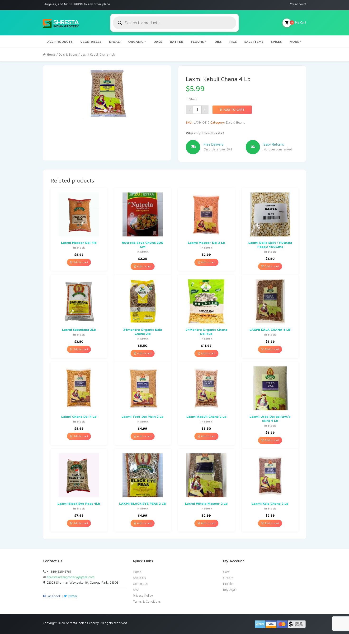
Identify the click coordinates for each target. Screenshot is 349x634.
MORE (294, 41)
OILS (218, 41)
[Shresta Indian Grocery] (61, 22)
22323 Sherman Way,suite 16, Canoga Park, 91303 (82, 582)
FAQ (136, 589)
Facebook (53, 596)
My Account (298, 4)
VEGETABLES (90, 41)
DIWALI (115, 41)
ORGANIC (135, 41)
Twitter (72, 596)
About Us (139, 578)
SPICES (276, 41)
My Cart (298, 22)
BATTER (176, 41)
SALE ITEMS (253, 41)
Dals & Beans (68, 54)
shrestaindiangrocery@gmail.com (70, 577)
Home (137, 572)
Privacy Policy (143, 595)
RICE (233, 41)
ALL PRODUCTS (60, 41)
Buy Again (230, 589)
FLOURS (197, 41)
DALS (158, 41)
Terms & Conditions (147, 601)
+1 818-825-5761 (58, 571)
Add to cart (234, 109)
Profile (228, 584)
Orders (228, 578)
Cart (226, 572)
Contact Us (140, 584)
